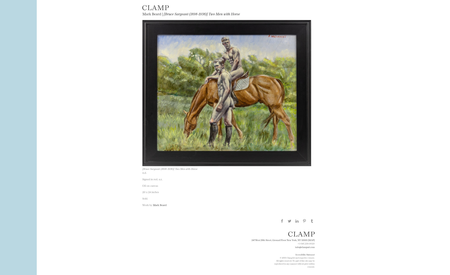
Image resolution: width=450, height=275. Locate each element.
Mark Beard (159, 205)
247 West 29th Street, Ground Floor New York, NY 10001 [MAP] (283, 239)
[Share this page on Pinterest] (304, 221)
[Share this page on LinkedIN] (297, 221)
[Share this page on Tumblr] (312, 221)
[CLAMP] (155, 9)
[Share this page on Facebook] (282, 221)
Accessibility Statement (305, 254)
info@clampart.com (305, 246)
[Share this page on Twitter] (289, 221)
